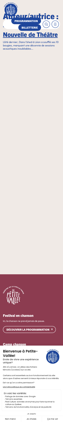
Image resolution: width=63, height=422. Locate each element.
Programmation (26, 21)
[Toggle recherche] (46, 24)
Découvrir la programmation (27, 329)
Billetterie (30, 27)
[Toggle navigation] (55, 24)
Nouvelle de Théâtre (30, 34)
